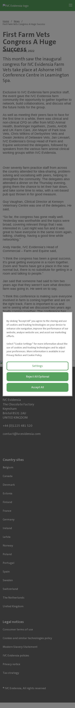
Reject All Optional (37, 376)
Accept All (37, 387)
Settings (37, 366)
